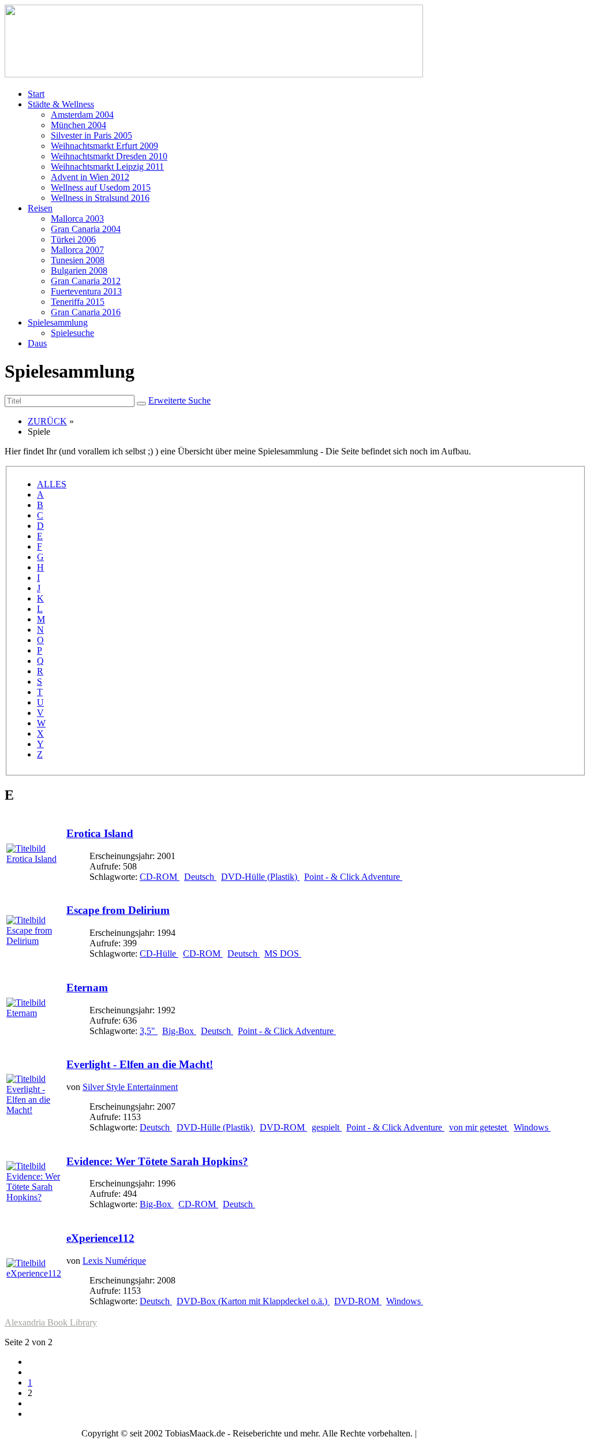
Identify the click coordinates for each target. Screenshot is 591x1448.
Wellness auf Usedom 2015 (101, 187)
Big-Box (179, 1031)
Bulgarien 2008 (79, 270)
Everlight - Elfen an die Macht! (139, 1064)
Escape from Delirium (118, 910)
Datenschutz (487, 1433)
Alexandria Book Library (51, 1322)
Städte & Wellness (61, 104)
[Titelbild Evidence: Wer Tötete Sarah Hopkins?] (35, 1197)
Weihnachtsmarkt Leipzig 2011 (107, 166)
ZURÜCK (47, 421)
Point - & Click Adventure (353, 877)
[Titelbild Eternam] (35, 1013)
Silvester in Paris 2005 (91, 135)
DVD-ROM (283, 1127)
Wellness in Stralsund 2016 (100, 198)
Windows (532, 1127)
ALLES (51, 484)
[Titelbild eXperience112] (35, 1273)
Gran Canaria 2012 (86, 281)
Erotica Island (99, 833)
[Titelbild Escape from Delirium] (35, 941)
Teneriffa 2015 (77, 302)
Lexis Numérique (114, 1261)
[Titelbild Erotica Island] (35, 859)
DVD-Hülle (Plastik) (260, 877)
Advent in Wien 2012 (90, 177)
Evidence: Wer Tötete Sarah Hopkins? (157, 1161)
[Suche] (141, 403)
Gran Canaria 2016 (86, 312)
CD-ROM (159, 877)
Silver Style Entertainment (130, 1087)
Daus (37, 343)
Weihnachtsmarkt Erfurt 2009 (104, 146)
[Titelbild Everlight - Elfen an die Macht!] (35, 1110)
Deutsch (200, 877)
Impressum (439, 1433)
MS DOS (282, 953)
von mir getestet (479, 1127)
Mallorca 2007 (77, 250)
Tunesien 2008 (77, 260)
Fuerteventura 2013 (86, 291)
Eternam (87, 987)
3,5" (149, 1031)
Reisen (40, 208)
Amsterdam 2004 (82, 115)
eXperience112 (100, 1238)
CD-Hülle (159, 953)
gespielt (327, 1127)
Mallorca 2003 (77, 218)
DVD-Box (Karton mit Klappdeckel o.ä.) (253, 1301)
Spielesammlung (58, 322)
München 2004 (78, 125)
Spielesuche (72, 333)
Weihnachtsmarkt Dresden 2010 (109, 156)
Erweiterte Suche (179, 400)
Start (36, 94)
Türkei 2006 (73, 239)
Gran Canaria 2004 (86, 229)
